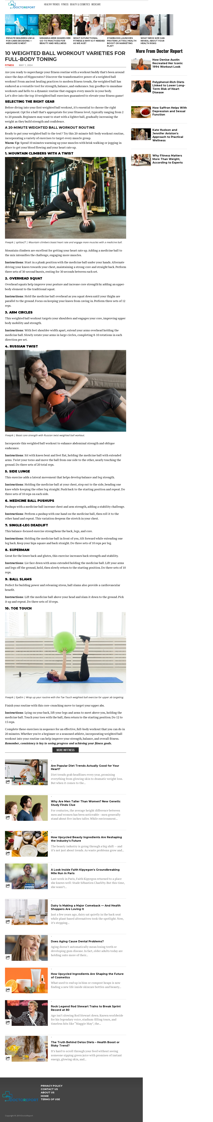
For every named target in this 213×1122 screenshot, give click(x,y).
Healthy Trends (52, 4)
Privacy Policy (51, 1085)
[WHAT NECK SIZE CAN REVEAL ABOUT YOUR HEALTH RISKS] (156, 24)
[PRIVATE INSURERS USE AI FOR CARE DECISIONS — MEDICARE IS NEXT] (22, 24)
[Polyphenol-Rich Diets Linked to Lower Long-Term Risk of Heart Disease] (141, 91)
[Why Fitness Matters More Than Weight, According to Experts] (141, 165)
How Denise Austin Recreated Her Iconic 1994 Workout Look (167, 63)
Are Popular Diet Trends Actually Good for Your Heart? (85, 767)
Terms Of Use (50, 1099)
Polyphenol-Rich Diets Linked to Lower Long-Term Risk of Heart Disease (168, 87)
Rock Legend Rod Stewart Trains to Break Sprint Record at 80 (86, 1008)
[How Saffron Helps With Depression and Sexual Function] (141, 117)
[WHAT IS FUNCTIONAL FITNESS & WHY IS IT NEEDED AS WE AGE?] (89, 24)
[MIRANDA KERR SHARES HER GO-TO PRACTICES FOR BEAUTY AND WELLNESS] (55, 24)
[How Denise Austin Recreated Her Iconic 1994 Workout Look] (141, 69)
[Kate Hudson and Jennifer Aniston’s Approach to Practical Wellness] (141, 139)
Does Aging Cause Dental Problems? (77, 941)
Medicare (96, 4)
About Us (47, 1092)
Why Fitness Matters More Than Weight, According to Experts (167, 159)
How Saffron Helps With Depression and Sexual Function (169, 111)
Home (45, 1096)
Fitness (64, 4)
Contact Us (49, 1089)
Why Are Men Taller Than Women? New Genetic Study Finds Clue (85, 803)
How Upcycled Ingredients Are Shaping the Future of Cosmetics (87, 975)
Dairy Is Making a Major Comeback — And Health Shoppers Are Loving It (86, 907)
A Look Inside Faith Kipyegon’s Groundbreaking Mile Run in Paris (85, 871)
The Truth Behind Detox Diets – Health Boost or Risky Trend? (85, 1044)
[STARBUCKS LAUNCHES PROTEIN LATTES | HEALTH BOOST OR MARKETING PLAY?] (123, 24)
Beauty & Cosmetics (80, 4)
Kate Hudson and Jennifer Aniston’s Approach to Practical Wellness (167, 135)
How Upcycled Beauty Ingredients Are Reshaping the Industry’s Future (86, 839)
